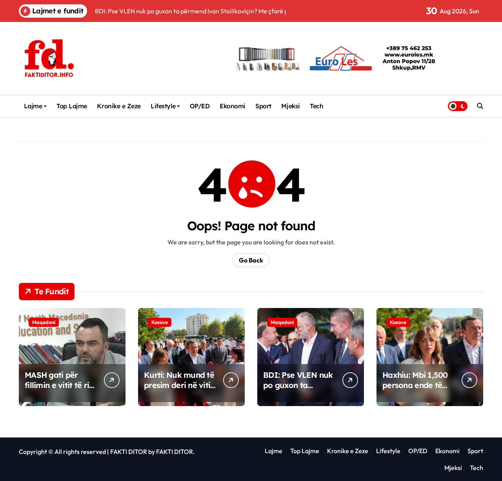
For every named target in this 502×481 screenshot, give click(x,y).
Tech (316, 106)
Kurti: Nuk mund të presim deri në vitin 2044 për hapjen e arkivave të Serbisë (179, 390)
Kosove (159, 322)
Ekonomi (233, 106)
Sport (263, 106)
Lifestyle (163, 106)
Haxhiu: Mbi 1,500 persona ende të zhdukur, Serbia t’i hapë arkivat (415, 390)
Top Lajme (71, 106)
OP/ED (200, 106)
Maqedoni (43, 322)
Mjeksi (290, 106)
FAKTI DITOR (128, 451)
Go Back (251, 260)
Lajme (33, 106)
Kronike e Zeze (118, 106)
